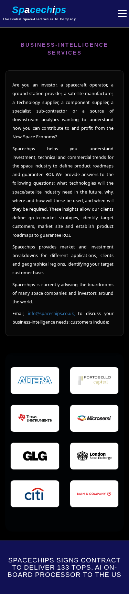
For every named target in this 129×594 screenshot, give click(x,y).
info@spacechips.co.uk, (53, 313)
